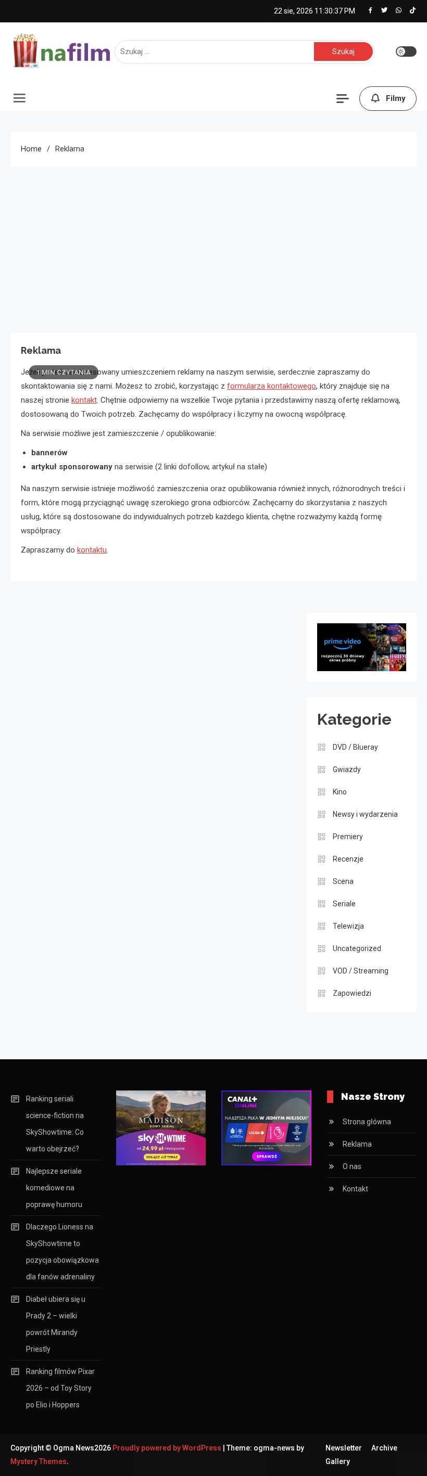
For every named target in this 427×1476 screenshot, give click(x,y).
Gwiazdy (347, 769)
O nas (352, 1166)
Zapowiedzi (352, 993)
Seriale (344, 904)
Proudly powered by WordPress (167, 1448)
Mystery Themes (38, 1461)
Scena (343, 881)
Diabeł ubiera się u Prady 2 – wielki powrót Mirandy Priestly (55, 1324)
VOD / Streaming (360, 971)
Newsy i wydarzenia (365, 814)
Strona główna (367, 1122)
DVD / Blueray (355, 747)
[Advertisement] (213, 244)
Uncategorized (357, 948)
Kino (340, 792)
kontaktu (92, 550)
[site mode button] (406, 51)
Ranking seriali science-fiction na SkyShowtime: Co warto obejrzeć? (55, 1124)
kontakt (84, 400)
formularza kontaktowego (271, 386)
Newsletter (343, 1448)
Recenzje (348, 859)
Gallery (337, 1461)
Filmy (396, 98)
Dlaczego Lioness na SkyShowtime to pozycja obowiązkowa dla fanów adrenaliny (62, 1252)
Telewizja (348, 926)
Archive (384, 1448)
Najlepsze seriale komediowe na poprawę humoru (54, 1188)
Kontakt (355, 1189)
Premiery (348, 836)
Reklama (357, 1144)
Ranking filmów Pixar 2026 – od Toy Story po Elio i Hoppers (60, 1388)
